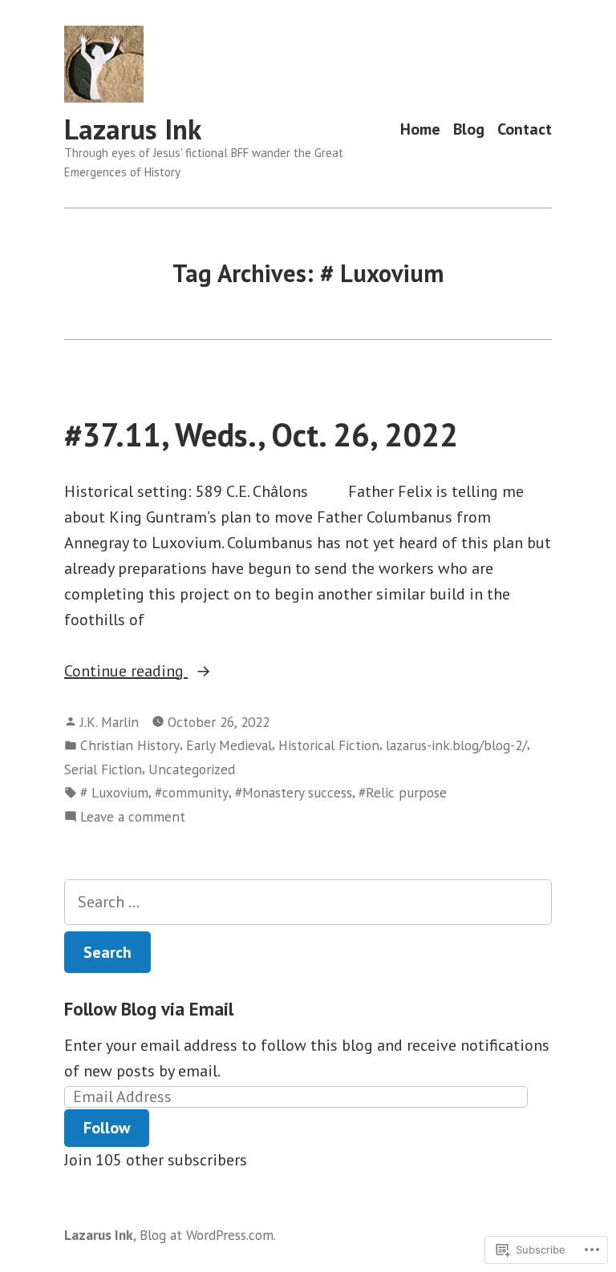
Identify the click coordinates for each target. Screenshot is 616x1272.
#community (192, 792)
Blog (468, 129)
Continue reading (126, 672)
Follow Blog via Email (148, 1008)
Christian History (130, 745)
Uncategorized (191, 769)
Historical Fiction (328, 745)
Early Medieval (229, 745)
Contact (524, 129)
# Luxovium (114, 792)
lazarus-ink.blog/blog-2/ (456, 745)
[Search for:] (308, 902)
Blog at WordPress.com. (208, 1235)
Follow (106, 1127)
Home (420, 129)
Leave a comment (132, 817)
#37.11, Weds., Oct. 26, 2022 (261, 434)
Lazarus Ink (132, 129)
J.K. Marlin (109, 722)
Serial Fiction (103, 769)
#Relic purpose (403, 792)
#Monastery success (293, 792)
